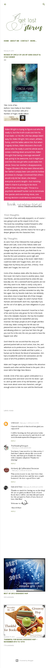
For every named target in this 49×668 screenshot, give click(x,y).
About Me (14, 41)
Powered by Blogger (26, 660)
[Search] (43, 3)
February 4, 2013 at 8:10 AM (21, 448)
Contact (25, 41)
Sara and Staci (16, 487)
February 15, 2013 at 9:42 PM (33, 487)
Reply (13, 441)
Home (6, 41)
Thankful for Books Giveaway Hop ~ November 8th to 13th (20, 640)
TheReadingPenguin (19, 446)
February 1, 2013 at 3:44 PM (29, 423)
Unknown (15, 423)
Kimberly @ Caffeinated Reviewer (25, 468)
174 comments (9, 645)
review (11, 411)
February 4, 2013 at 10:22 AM (22, 470)
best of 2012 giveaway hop (16, 593)
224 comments (9, 597)
